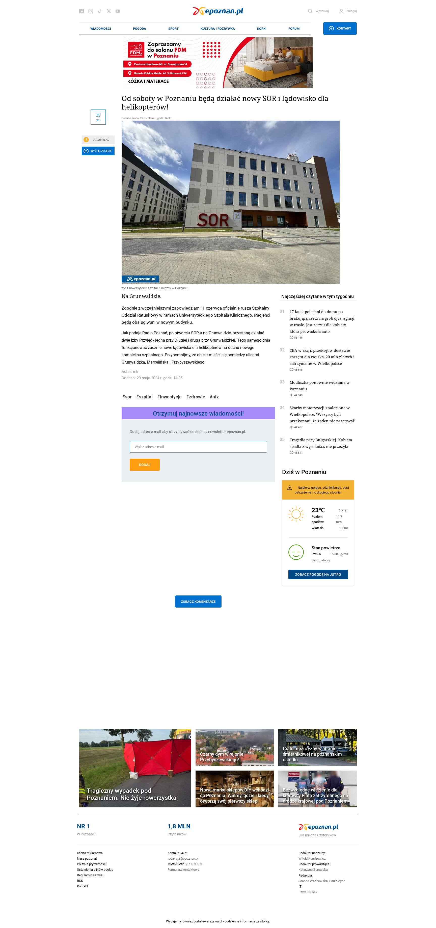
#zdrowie (195, 397)
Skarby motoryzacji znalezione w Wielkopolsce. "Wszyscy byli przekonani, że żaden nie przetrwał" (323, 414)
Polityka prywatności (91, 864)
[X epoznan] (108, 11)
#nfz (214, 397)
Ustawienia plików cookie (95, 869)
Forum (293, 28)
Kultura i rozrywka (218, 28)
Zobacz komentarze (198, 601)
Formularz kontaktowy (183, 869)
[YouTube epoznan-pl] (118, 11)
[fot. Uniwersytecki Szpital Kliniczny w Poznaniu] (198, 202)
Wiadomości (100, 28)
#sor (127, 397)
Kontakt (344, 28)
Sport (173, 28)
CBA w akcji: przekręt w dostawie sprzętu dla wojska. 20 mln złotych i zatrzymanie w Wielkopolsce (322, 357)
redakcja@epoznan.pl (183, 858)
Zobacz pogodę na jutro (318, 574)
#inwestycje (169, 397)
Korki (261, 28)
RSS (80, 881)
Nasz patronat (87, 858)
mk (135, 371)
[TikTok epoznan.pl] (99, 11)
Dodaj (144, 464)
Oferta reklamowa (90, 853)
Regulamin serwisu (90, 875)
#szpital (144, 397)
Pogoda (139, 28)
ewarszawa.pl (212, 921)
